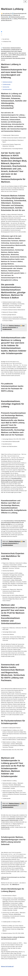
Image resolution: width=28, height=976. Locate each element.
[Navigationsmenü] (25, 1)
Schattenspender (6, 84)
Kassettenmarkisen (7, 89)
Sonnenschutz (6, 86)
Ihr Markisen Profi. (7, 41)
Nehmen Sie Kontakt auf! (7, 966)
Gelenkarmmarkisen (7, 82)
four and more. (6, 39)
